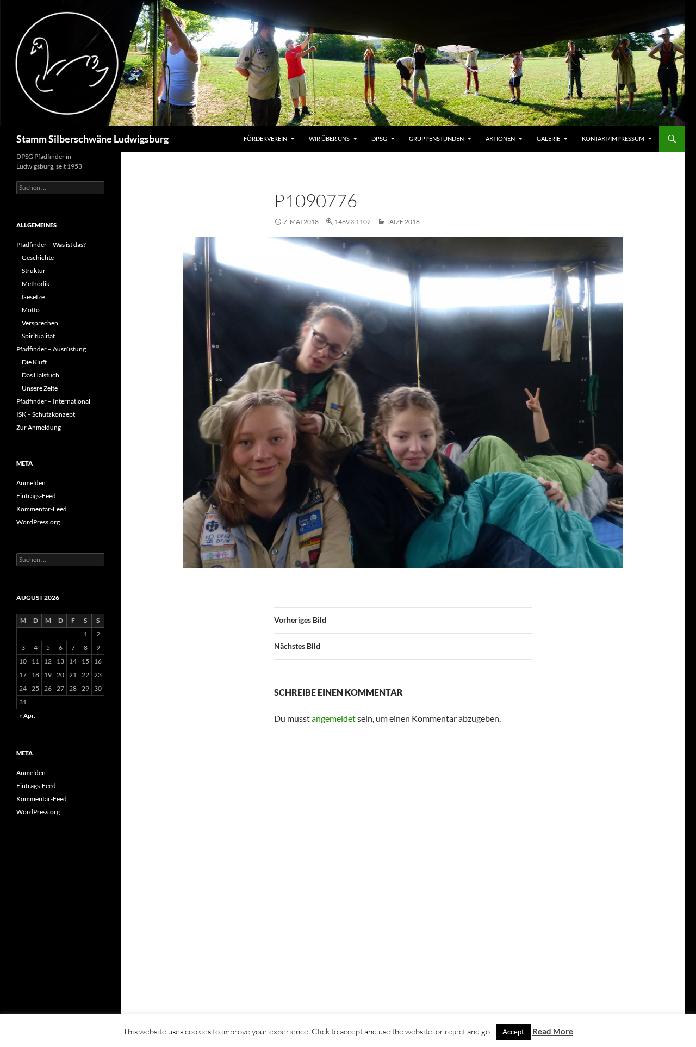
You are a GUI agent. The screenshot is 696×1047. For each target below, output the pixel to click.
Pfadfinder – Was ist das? (51, 244)
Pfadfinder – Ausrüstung (51, 349)
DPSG (379, 138)
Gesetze (33, 297)
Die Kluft (34, 362)
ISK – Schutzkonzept (45, 414)
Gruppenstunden (436, 138)
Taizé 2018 (403, 222)
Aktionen (500, 138)
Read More (552, 1031)
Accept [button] (513, 1031)
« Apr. (27, 715)
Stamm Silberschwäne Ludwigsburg (92, 139)
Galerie (548, 138)
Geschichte (38, 257)
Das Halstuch (40, 375)
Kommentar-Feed (41, 509)
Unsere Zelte (40, 388)
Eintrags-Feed (36, 496)
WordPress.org (38, 522)
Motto (31, 310)
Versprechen (40, 323)
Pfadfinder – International (53, 401)
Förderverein (265, 138)
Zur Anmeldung (38, 427)
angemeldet (334, 718)
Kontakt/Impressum (613, 138)
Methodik (35, 284)
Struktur (34, 271)
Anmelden (31, 483)
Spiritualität (38, 336)
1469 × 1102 (352, 222)
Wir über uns (329, 138)
